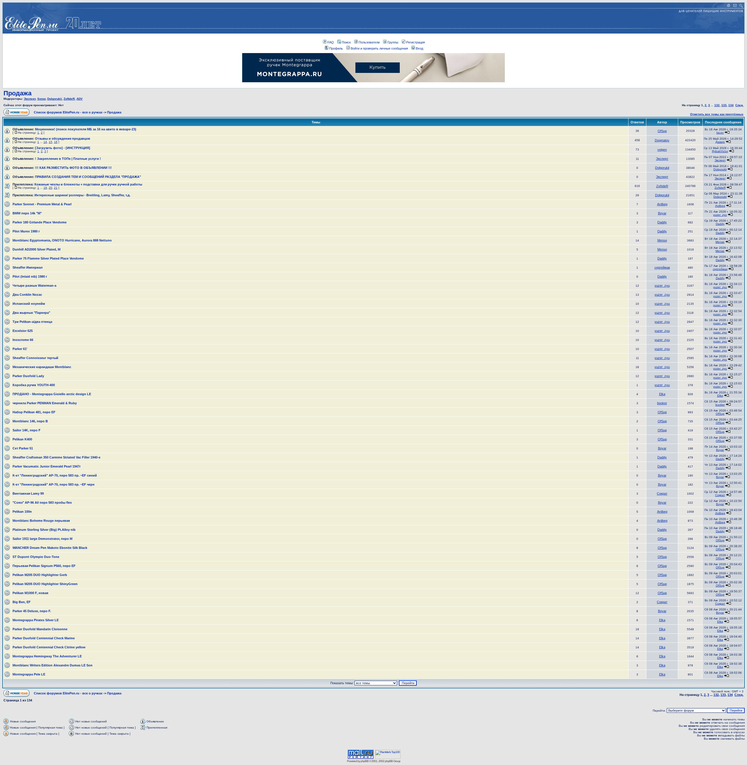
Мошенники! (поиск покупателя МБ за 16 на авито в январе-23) (85, 129)
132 (717, 105)
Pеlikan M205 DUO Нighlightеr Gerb (40, 575)
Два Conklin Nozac (27, 294)
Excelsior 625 (23, 330)
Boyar (662, 213)
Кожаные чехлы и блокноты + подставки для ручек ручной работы (88, 184)
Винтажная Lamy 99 (28, 493)
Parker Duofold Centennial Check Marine (44, 638)
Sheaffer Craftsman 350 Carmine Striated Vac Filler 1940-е (56, 457)
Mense (662, 240)
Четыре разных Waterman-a (34, 285)
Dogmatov (662, 140)
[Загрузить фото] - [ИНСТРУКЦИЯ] (62, 148)
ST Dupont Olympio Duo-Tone (36, 557)
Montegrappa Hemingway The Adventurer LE (47, 656)
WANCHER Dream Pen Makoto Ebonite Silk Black (50, 547)
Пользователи (369, 42)
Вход (419, 48)
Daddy (662, 222)
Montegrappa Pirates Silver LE (36, 620)
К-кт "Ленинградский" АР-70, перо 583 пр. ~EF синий (55, 475)
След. (739, 105)
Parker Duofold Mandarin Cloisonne (40, 629)
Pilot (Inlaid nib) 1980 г (30, 276)
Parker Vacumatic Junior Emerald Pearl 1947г (47, 466)
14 (45, 141)
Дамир (720, 141)
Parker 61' (20, 349)
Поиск (346, 42)
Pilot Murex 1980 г (26, 231)
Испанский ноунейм (29, 303)
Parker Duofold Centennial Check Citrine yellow (49, 647)
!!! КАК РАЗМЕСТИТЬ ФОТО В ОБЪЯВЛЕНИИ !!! (73, 167)
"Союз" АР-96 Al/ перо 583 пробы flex (42, 502)
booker (662, 403)
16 (55, 141)
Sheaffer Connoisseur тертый (35, 358)
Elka (662, 394)
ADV (79, 98)
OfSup (662, 131)
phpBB (365, 761)
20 (50, 187)
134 (731, 105)
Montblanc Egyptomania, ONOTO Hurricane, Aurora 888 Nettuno (62, 240)
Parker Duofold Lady (28, 376)
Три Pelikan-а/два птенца (32, 321)
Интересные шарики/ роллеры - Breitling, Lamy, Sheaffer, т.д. (82, 195)
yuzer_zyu (720, 214)
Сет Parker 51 (23, 448)
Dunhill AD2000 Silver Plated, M (36, 249)
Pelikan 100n (22, 511)
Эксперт (30, 98)
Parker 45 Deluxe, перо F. (32, 611)
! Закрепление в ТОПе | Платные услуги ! (68, 158)
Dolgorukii (54, 98)
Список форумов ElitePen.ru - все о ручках (68, 112)
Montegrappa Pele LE (29, 674)
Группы (393, 42)
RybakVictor (720, 151)
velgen (662, 149)
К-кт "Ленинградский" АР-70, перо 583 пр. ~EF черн (54, 484)
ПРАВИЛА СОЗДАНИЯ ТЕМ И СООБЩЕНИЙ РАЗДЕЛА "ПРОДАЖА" (88, 176)
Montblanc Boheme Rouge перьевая (41, 520)
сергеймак (662, 267)
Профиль (336, 48)
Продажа (18, 93)
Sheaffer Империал (28, 267)
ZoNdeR (69, 98)
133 (724, 105)
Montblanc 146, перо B (30, 421)
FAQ (330, 42)
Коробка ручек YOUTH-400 (34, 385)
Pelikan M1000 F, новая (30, 593)
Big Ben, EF (22, 602)
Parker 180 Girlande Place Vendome (40, 222)
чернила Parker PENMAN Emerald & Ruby (45, 403)
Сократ (662, 493)
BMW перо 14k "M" (27, 213)
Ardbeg (662, 204)
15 (50, 141)
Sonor (41, 98)
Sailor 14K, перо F (27, 430)
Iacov (720, 132)
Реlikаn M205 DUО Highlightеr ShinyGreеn (45, 584)
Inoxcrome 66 (23, 340)
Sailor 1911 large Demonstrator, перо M (42, 538)
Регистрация (415, 42)
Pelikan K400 (22, 439)
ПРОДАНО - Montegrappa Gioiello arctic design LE (52, 394)
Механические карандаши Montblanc (42, 367)
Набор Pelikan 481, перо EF (34, 412)
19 (45, 187)
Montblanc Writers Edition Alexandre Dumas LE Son (52, 665)
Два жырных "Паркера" (31, 312)
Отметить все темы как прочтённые (716, 114)
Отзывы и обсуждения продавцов (62, 138)
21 (55, 187)
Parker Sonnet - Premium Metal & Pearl (42, 204)
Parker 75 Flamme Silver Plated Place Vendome (48, 258)
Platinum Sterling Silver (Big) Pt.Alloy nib (44, 529)
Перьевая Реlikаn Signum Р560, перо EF (44, 566)
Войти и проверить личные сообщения (379, 48)
